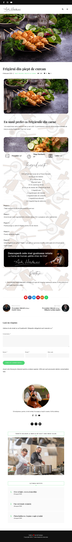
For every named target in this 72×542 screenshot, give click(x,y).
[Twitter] (34, 297)
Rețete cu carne (30, 73)
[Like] (26, 297)
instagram (7, 2)
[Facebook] (30, 297)
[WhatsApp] (46, 297)
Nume (5, 352)
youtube (11, 2)
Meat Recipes (19, 73)
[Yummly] (42, 297)
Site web (50, 352)
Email (27, 352)
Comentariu (7, 334)
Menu (67, 9)
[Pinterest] (38, 297)
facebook (4, 2)
